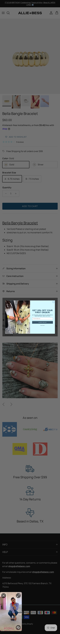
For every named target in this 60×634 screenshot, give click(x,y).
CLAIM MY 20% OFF (42, 322)
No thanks (42, 325)
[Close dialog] (53, 302)
